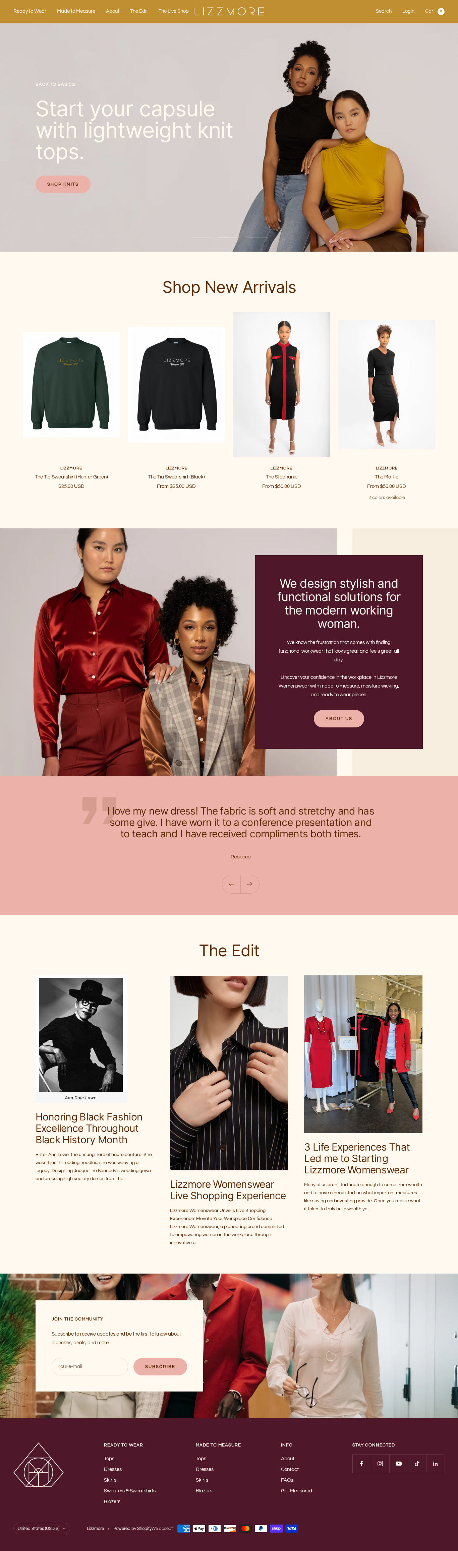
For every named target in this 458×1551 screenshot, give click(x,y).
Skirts (110, 1480)
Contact (290, 1469)
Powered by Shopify (132, 1528)
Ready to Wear (29, 11)
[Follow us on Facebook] (361, 1464)
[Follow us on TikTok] (417, 1464)
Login (408, 11)
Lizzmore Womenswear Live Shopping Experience (228, 1190)
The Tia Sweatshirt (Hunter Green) (71, 476)
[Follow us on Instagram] (380, 1464)
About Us (339, 718)
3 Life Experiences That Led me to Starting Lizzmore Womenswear (357, 1158)
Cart (433, 11)
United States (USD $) (38, 1528)
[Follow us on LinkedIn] (435, 1464)
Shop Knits (63, 184)
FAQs (287, 1480)
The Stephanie (281, 476)
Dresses (113, 1469)
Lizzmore (71, 468)
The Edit (139, 11)
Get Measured (296, 1490)
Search (384, 11)
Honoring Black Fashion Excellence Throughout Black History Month (89, 1128)
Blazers (112, 1501)
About (112, 11)
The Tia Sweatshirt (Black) (176, 476)
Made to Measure (76, 11)
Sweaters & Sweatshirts (130, 1490)
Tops (109, 1458)
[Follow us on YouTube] (398, 1464)
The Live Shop (174, 11)
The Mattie (386, 476)
